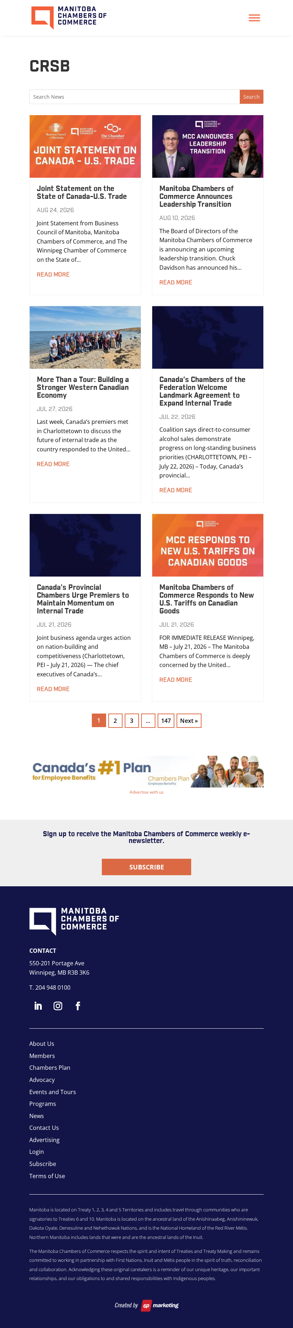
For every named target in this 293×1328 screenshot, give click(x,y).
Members (42, 1056)
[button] (146, 772)
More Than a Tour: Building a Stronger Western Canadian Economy (83, 387)
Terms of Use (47, 1176)
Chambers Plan (49, 1068)
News (36, 1116)
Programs (42, 1104)
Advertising (44, 1140)
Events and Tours (52, 1092)
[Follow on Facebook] (77, 1006)
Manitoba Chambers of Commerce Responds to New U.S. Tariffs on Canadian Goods (206, 599)
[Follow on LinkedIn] (37, 1006)
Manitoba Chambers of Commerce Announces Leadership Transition (196, 196)
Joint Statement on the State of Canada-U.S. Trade (82, 192)
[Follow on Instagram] (57, 1006)
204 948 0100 (52, 987)
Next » (189, 721)
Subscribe (146, 867)
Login (36, 1152)
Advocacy (42, 1080)
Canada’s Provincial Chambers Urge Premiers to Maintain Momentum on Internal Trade (83, 599)
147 (166, 721)
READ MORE (53, 274)
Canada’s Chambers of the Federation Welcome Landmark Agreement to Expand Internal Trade (202, 391)
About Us (41, 1044)
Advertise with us (147, 792)
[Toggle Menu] (254, 17)
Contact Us (44, 1128)
